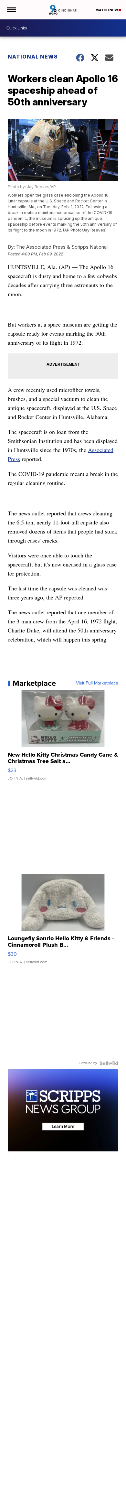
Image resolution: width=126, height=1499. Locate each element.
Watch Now (107, 10)
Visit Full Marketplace (97, 683)
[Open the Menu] (11, 10)
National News (33, 56)
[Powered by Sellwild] (109, 1063)
